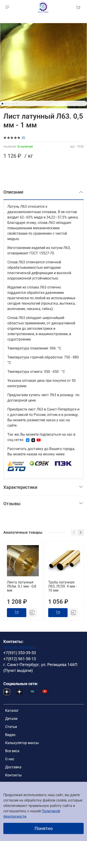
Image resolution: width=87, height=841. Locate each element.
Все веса (12, 751)
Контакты (13, 775)
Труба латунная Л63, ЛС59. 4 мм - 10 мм (62, 586)
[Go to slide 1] (2, 104)
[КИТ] (16, 468)
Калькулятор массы (22, 743)
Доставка (13, 767)
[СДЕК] (40, 463)
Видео (10, 735)
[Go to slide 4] (13, 104)
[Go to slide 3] (9, 104)
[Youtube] (38, 440)
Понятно (44, 828)
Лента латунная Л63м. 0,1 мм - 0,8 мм (21, 586)
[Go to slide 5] (17, 104)
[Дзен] (33, 440)
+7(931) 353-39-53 (19, 653)
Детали (11, 718)
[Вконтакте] (27, 440)
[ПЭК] (63, 463)
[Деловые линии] (15, 463)
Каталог (12, 710)
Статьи (11, 727)
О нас (9, 759)
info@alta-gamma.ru (19, 647)
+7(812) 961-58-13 (19, 659)
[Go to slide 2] (6, 104)
